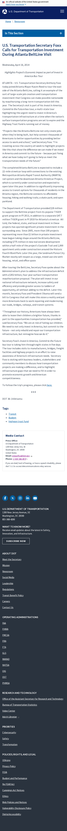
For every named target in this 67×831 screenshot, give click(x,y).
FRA (4, 641)
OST (4, 677)
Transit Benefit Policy (13, 595)
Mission (6, 565)
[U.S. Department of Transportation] (22, 11)
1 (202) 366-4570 (19, 459)
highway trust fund (19, 421)
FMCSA (5, 635)
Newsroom (19, 21)
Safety (5, 738)
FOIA (4, 772)
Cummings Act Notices (13, 790)
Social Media (8, 577)
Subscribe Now (16, 541)
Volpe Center (8, 710)
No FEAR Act (8, 784)
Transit (12, 413)
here (49, 385)
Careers (6, 601)
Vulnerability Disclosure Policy (16, 808)
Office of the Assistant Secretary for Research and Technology (32, 698)
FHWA (5, 629)
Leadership (7, 583)
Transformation (9, 744)
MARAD (6, 659)
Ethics (5, 796)
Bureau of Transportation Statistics (19, 704)
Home (8, 21)
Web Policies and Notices (14, 802)
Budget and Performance (14, 778)
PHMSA (6, 683)
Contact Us (7, 607)
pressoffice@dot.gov (21, 456)
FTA (4, 647)
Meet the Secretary (11, 559)
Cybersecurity (9, 732)
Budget (12, 417)
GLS (4, 653)
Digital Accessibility (11, 814)
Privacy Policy (9, 766)
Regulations (8, 589)
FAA (4, 623)
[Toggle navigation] (62, 11)
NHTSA (5, 665)
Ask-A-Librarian (9, 716)
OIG (4, 671)
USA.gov (6, 760)
